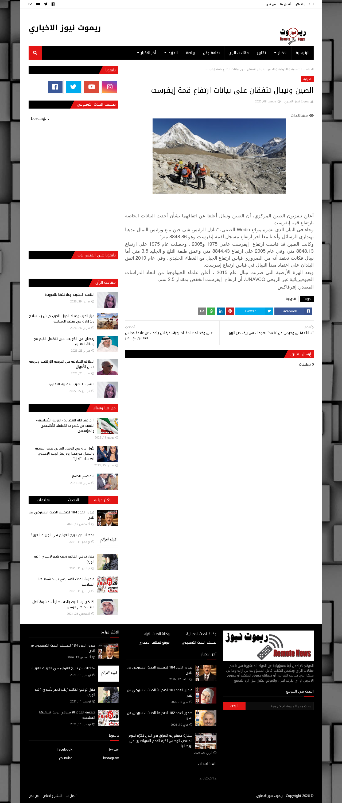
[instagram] (109, 87)
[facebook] (53, 4)
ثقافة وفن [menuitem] (211, 52)
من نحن (271, 4)
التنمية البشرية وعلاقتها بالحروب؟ (69, 294)
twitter (114, 749)
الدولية (283, 69)
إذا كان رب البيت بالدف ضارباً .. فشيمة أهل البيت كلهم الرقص (63, 604)
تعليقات (43, 500)
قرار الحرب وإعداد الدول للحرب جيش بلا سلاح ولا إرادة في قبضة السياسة (61, 319)
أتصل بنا (285, 4)
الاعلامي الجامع (83, 476)
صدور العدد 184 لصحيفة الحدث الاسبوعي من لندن (61, 515)
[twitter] (46, 4)
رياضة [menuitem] (190, 52)
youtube (65, 758)
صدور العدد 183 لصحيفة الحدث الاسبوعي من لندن (159, 693)
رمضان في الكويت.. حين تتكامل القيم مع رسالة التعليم (64, 341)
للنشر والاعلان (304, 4)
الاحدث (73, 500)
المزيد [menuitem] (173, 52)
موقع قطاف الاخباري (154, 642)
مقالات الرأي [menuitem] (238, 52)
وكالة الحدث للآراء (157, 634)
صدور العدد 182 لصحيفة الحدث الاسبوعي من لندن (159, 715)
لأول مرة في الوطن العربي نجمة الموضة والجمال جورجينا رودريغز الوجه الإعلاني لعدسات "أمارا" (64, 453)
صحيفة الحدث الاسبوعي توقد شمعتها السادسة (66, 582)
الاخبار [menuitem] (282, 52)
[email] (31, 4)
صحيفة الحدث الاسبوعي (199, 642)
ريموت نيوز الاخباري (65, 28)
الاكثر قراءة (103, 500)
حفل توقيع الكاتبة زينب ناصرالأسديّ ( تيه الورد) (64, 559)
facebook (64, 749)
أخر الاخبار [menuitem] (148, 52)
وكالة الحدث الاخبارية (201, 634)
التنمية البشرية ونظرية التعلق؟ (71, 384)
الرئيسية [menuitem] (302, 52)
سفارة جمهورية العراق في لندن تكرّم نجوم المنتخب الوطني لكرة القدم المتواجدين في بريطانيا (160, 740)
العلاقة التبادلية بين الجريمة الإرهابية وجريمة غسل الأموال (61, 364)
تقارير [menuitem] (261, 52)
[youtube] (38, 4)
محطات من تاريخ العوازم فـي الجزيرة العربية (62, 535)
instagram (111, 758)
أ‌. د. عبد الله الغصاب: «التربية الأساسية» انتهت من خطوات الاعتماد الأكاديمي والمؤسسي (65, 425)
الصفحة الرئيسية (302, 69)
